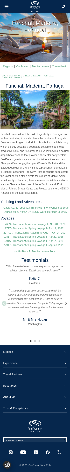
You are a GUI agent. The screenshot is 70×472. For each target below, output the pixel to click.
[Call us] (63, 6)
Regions (8, 66)
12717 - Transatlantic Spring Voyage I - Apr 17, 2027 (33, 228)
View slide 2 (35, 341)
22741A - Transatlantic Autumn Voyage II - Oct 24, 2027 (35, 232)
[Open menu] (6, 6)
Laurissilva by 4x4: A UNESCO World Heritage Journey (35, 212)
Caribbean (22, 66)
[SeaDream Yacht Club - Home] (35, 426)
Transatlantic (59, 66)
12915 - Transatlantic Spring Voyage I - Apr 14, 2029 (33, 241)
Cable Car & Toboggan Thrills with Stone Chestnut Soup (36, 207)
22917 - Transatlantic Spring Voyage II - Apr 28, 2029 (33, 245)
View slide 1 (31, 341)
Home (3, 76)
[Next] (65, 303)
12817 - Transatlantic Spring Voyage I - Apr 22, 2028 (33, 236)
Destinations (15, 76)
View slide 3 (39, 341)
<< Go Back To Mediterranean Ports (35, 251)
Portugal (49, 76)
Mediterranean (40, 66)
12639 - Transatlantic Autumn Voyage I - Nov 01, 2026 (34, 224)
